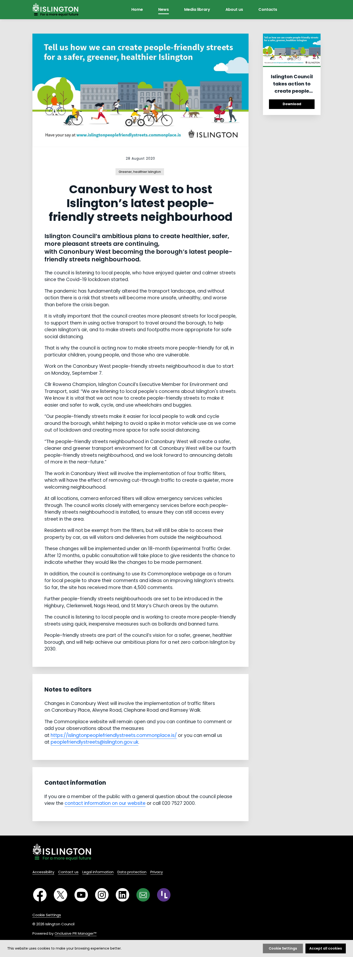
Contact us (68, 871)
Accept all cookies (325, 948)
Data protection (131, 871)
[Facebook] (40, 895)
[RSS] (163, 895)
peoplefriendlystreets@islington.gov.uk (94, 742)
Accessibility (43, 871)
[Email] (143, 895)
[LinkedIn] (122, 895)
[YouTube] (81, 895)
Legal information (98, 871)
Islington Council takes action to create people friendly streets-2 (292, 87)
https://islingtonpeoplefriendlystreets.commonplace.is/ (114, 735)
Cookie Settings (46, 914)
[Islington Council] (61, 852)
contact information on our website (105, 803)
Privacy (156, 871)
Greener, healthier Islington (140, 171)
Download (292, 104)
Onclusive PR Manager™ (76, 933)
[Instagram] (102, 895)
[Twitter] (60, 895)
